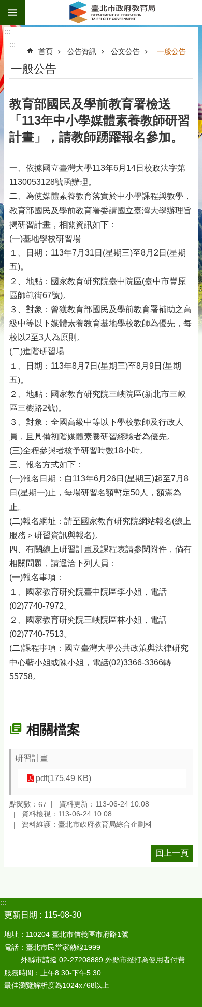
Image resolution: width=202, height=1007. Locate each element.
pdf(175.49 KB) (63, 778)
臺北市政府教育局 (113, 12)
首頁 (45, 51)
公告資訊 (81, 51)
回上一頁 (172, 853)
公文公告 (125, 51)
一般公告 (171, 51)
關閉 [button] (12, 12)
